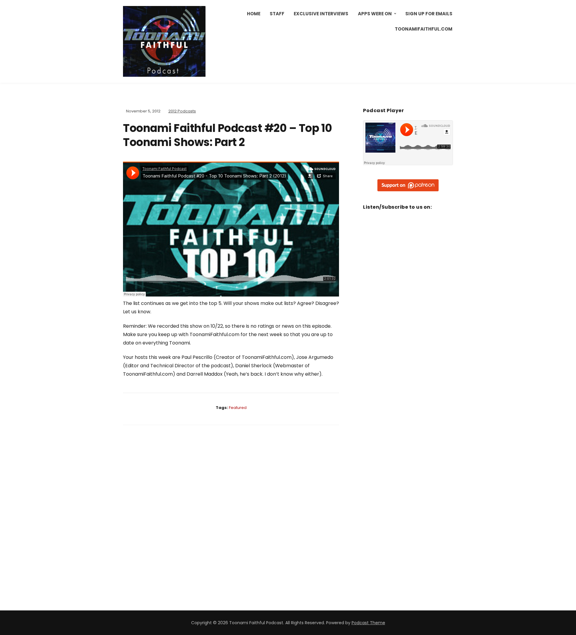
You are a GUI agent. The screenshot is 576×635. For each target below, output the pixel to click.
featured (238, 407)
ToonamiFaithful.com (423, 29)
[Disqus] (231, 509)
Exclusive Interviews (321, 13)
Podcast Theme (368, 623)
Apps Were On (375, 13)
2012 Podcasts (182, 111)
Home (253, 13)
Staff (277, 13)
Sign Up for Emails (428, 13)
